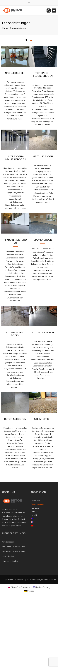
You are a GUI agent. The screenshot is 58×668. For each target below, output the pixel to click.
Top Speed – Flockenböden (13, 546)
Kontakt (34, 515)
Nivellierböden (8, 542)
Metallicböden (8, 556)
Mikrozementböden (10, 561)
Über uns (34, 511)
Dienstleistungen (37, 504)
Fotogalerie (35, 508)
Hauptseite (35, 500)
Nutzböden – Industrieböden (13, 551)
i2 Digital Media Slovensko (12, 579)
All (31, 40)
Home (5, 28)
